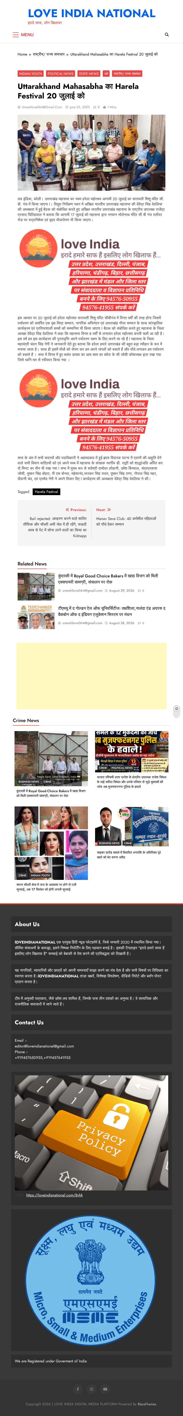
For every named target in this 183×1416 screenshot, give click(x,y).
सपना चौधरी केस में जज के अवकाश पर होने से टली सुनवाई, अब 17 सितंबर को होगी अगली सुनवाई (46, 887)
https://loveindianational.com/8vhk (54, 1195)
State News (89, 73)
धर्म (106, 73)
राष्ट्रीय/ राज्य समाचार (127, 73)
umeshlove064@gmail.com (42, 107)
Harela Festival (46, 491)
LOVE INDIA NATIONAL (91, 13)
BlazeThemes (147, 1404)
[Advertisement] (91, 676)
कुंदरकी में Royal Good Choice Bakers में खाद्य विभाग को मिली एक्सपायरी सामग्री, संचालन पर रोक (108, 579)
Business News (29, 782)
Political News (60, 73)
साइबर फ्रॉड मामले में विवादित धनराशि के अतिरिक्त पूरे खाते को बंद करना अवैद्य (129, 855)
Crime (47, 782)
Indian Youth (30, 73)
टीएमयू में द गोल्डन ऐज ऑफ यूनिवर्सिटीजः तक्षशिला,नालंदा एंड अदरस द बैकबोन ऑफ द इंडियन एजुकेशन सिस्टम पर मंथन (111, 611)
